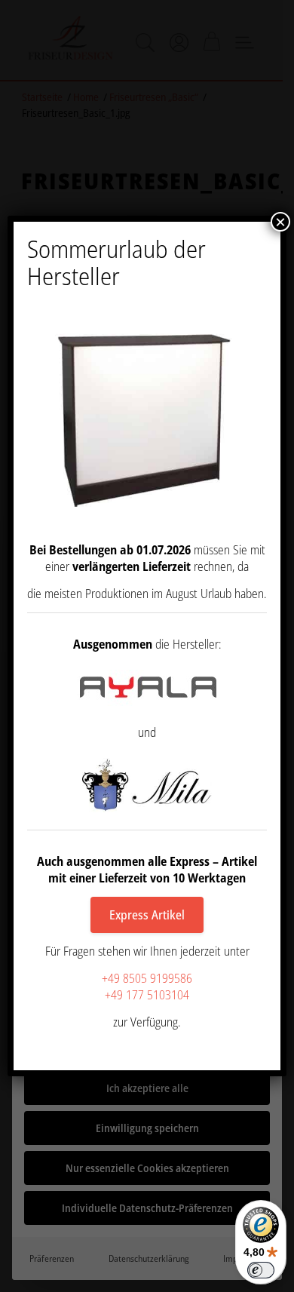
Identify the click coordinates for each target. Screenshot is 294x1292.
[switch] (260, 1270)
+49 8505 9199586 (147, 978)
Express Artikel (147, 915)
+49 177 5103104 (147, 995)
